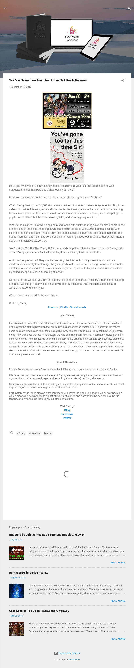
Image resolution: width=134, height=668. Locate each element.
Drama (47, 433)
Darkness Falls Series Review (28, 572)
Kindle (64, 307)
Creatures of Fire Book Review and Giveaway (39, 610)
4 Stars (21, 433)
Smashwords (78, 307)
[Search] (129, 9)
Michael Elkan (74, 659)
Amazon (53, 307)
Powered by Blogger (69, 653)
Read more (118, 562)
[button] (123, 80)
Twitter (67, 418)
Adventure (34, 433)
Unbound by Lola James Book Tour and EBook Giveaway (46, 534)
